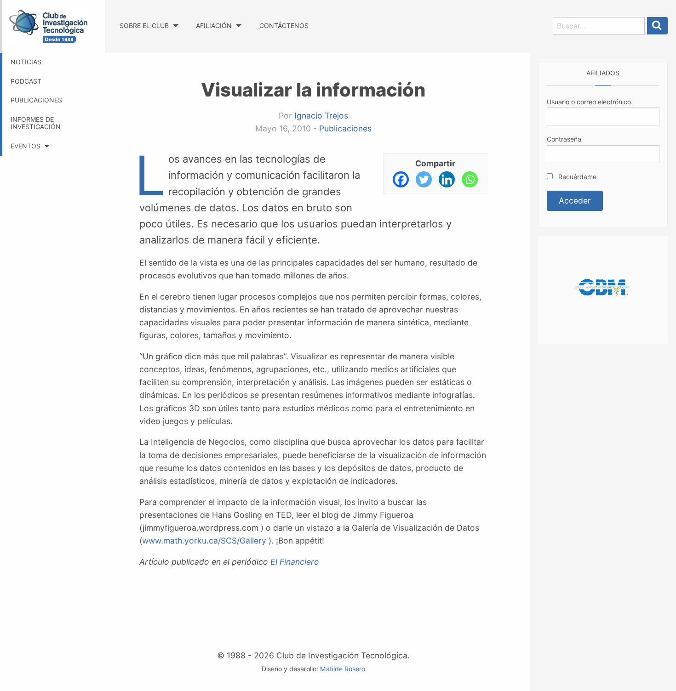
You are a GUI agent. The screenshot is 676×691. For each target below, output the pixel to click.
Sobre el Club (144, 25)
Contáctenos (284, 25)
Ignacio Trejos (321, 115)
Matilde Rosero (342, 669)
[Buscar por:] (599, 26)
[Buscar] (657, 26)
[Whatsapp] (470, 179)
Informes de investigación (36, 123)
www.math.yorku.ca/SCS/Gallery (204, 540)
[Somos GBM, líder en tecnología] (603, 289)
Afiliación (214, 25)
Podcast (26, 81)
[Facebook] (401, 179)
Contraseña (564, 139)
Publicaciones (36, 100)
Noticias (26, 62)
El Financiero (294, 561)
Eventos (25, 146)
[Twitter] (424, 179)
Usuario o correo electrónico (589, 102)
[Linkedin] (447, 179)
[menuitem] (149, 17)
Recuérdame (576, 177)
